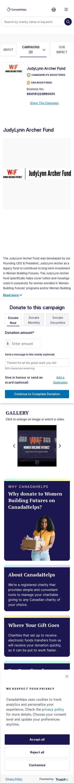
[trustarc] (61, 779)
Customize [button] (37, 765)
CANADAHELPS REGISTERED (48, 74)
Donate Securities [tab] (57, 320)
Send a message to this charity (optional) (30, 354)
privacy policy (53, 709)
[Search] (68, 21)
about (8, 49)
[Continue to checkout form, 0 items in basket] (55, 9)
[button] (67, 676)
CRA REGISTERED (41, 82)
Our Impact (61, 49)
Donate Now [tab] (13, 320)
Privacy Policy (14, 779)
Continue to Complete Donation (37, 394)
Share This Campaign (44, 103)
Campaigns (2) (31, 49)
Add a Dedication (60, 380)
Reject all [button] (37, 752)
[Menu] (66, 9)
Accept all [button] (37, 739)
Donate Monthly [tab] (34, 320)
